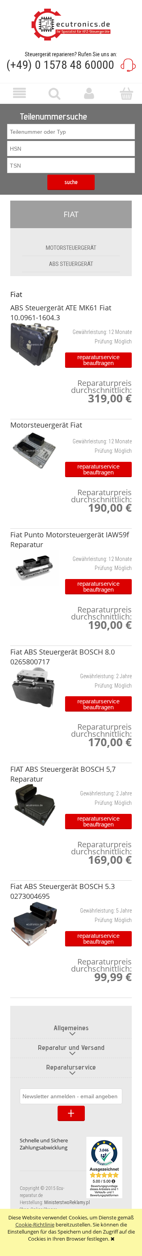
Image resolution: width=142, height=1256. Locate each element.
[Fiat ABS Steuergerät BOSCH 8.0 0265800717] (34, 688)
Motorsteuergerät (71, 247)
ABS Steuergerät (71, 263)
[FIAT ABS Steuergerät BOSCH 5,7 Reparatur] (34, 805)
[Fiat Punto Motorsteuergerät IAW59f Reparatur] (34, 568)
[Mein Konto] (88, 93)
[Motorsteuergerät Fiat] (34, 450)
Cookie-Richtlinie (34, 1224)
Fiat (71, 214)
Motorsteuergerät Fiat (46, 425)
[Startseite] (71, 25)
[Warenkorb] (124, 93)
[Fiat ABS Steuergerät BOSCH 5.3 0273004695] (34, 924)
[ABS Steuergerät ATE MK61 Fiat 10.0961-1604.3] (34, 344)
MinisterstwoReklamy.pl (67, 1202)
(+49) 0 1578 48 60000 (60, 65)
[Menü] (18, 93)
